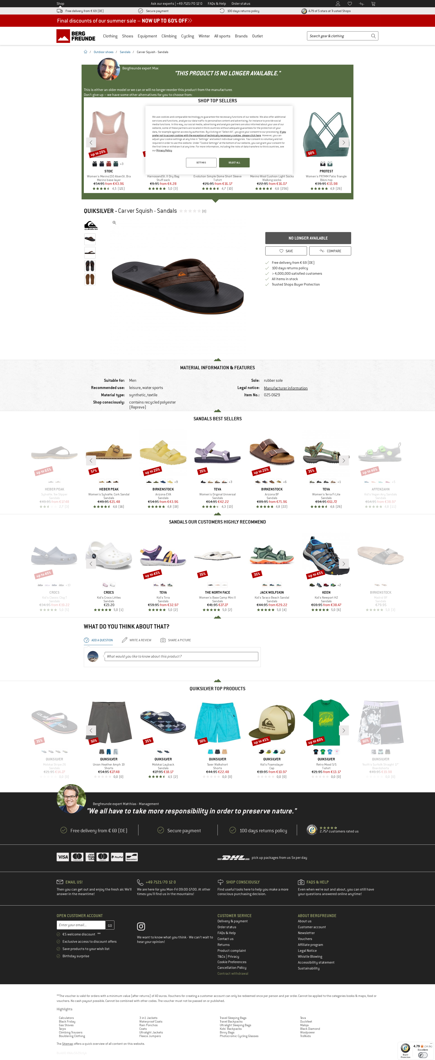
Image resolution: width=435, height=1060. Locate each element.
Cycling (187, 36)
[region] (219, 140)
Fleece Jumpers (150, 1036)
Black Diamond (310, 1029)
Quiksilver (99, 211)
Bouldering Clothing (72, 1036)
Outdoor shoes (104, 52)
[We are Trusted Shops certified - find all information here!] (312, 830)
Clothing (110, 36)
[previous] (91, 142)
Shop (60, 3)
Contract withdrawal (233, 973)
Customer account (312, 927)
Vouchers (305, 939)
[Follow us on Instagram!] (144, 927)
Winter (204, 36)
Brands (241, 36)
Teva (303, 1018)
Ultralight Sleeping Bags (235, 1025)
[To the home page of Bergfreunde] (77, 36)
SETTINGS (201, 162)
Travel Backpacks (231, 1021)
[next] (344, 142)
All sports (222, 36)
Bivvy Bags (227, 1032)
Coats (143, 1029)
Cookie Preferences (232, 962)
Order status (227, 927)
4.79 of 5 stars (329, 11)
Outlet (257, 36)
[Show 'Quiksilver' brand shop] (91, 225)
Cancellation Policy (232, 967)
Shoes (127, 36)
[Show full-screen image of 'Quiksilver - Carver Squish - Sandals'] (114, 222)
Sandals (125, 52)
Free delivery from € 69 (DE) (84, 11)
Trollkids (305, 1036)
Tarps (62, 1029)
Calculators (66, 1018)
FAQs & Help (227, 933)
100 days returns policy (243, 11)
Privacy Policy (164, 150)
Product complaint (232, 950)
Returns (224, 944)
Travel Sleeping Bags (233, 1018)
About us (305, 921)
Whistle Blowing (310, 956)
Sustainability (309, 968)
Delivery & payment (233, 921)
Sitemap (67, 1044)
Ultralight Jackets (151, 1032)
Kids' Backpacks (231, 1029)
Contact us (226, 939)
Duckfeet (306, 1021)
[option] (179, 287)
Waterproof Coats (150, 1021)
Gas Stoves (66, 1025)
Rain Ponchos (148, 1025)
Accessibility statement (316, 962)
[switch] (423, 1055)
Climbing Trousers (70, 1032)
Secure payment (157, 11)
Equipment (147, 36)
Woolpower (307, 1032)
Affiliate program (310, 944)
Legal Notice (307, 950)
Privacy (233, 956)
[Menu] (431, 1044)
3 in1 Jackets (148, 1018)
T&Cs (222, 956)
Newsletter (306, 933)
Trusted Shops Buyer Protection (296, 284)
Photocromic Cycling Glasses (239, 1036)
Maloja (304, 1025)
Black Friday (67, 1021)
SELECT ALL (234, 162)
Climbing (169, 36)
